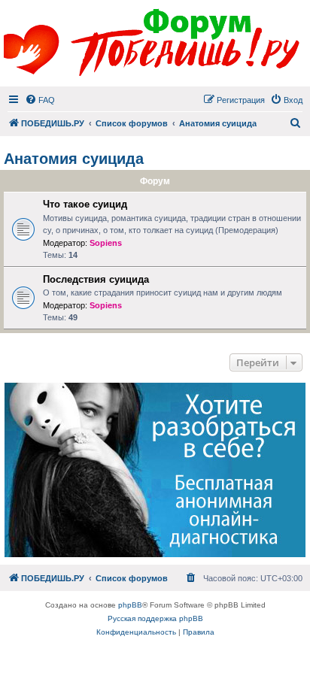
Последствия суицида (96, 279)
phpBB (130, 605)
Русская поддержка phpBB (155, 618)
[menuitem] (40, 100)
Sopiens (106, 242)
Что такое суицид (85, 204)
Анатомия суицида (74, 158)
